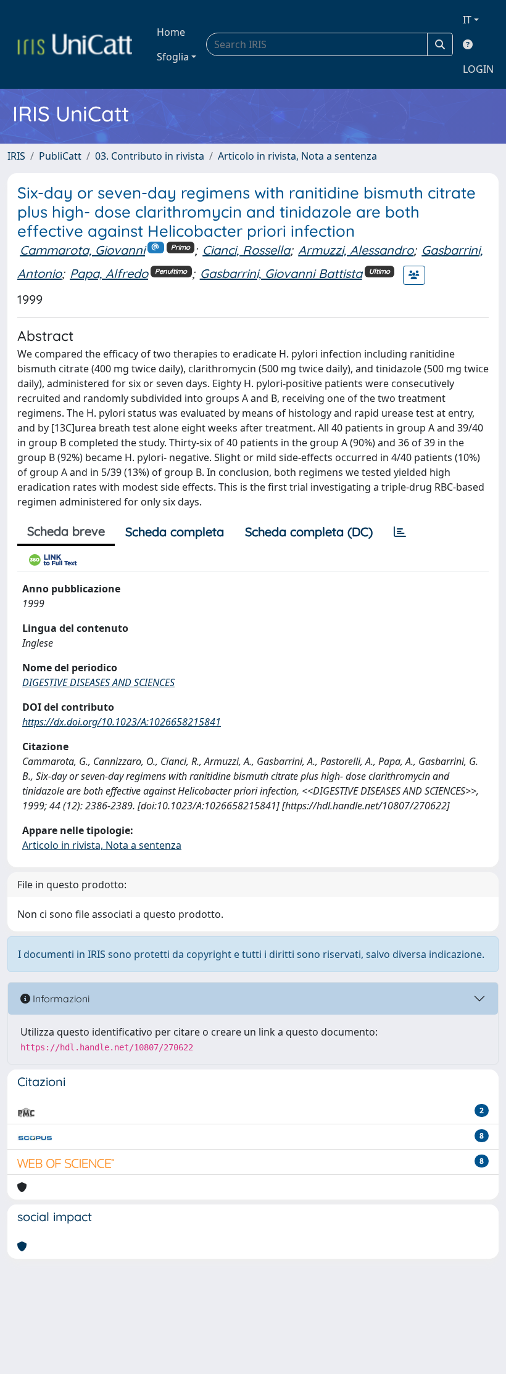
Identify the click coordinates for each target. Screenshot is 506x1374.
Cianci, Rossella (246, 250)
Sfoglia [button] (173, 56)
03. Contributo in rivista (149, 156)
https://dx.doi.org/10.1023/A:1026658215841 (121, 722)
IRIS (16, 156)
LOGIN (478, 69)
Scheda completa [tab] (174, 531)
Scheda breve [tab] (66, 531)
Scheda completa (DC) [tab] (309, 531)
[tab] (400, 532)
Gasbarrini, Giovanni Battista (281, 273)
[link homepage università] (74, 44)
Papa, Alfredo (109, 273)
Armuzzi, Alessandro (355, 250)
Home (171, 32)
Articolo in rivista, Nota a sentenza (297, 156)
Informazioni (59, 998)
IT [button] (467, 20)
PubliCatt (60, 156)
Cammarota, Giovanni (82, 250)
